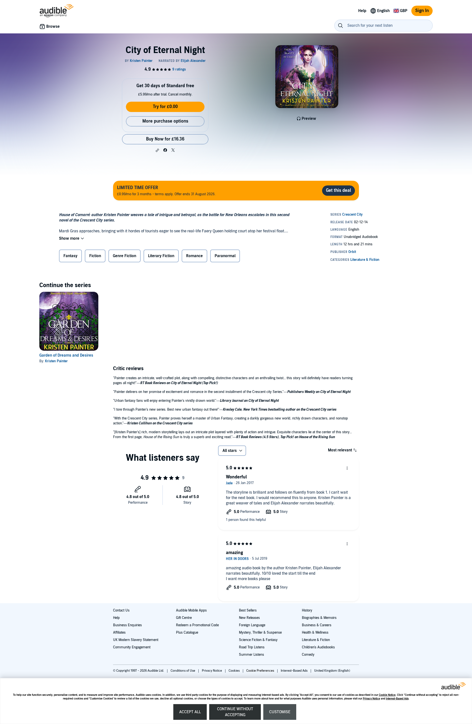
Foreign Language (252, 625)
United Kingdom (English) (332, 671)
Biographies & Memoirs (319, 618)
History (307, 610)
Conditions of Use (183, 671)
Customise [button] (279, 712)
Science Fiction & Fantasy (258, 640)
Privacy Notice (371, 698)
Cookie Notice (387, 694)
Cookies (234, 671)
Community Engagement (131, 647)
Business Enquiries (127, 625)
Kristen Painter (56, 361)
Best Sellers (248, 610)
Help (116, 618)
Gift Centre (184, 618)
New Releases (249, 618)
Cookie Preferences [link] (260, 671)
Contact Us (121, 610)
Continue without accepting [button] (235, 712)
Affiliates (119, 632)
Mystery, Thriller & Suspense (260, 632)
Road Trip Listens (252, 647)
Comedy (308, 655)
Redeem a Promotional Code (197, 625)
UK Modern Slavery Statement (135, 640)
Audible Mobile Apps (191, 610)
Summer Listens (251, 655)
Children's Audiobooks (318, 647)
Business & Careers (316, 625)
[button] (157, 150)
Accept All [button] (190, 712)
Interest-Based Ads (397, 698)
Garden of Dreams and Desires (66, 355)
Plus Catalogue (187, 632)
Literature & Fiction (316, 640)
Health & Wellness (315, 632)
